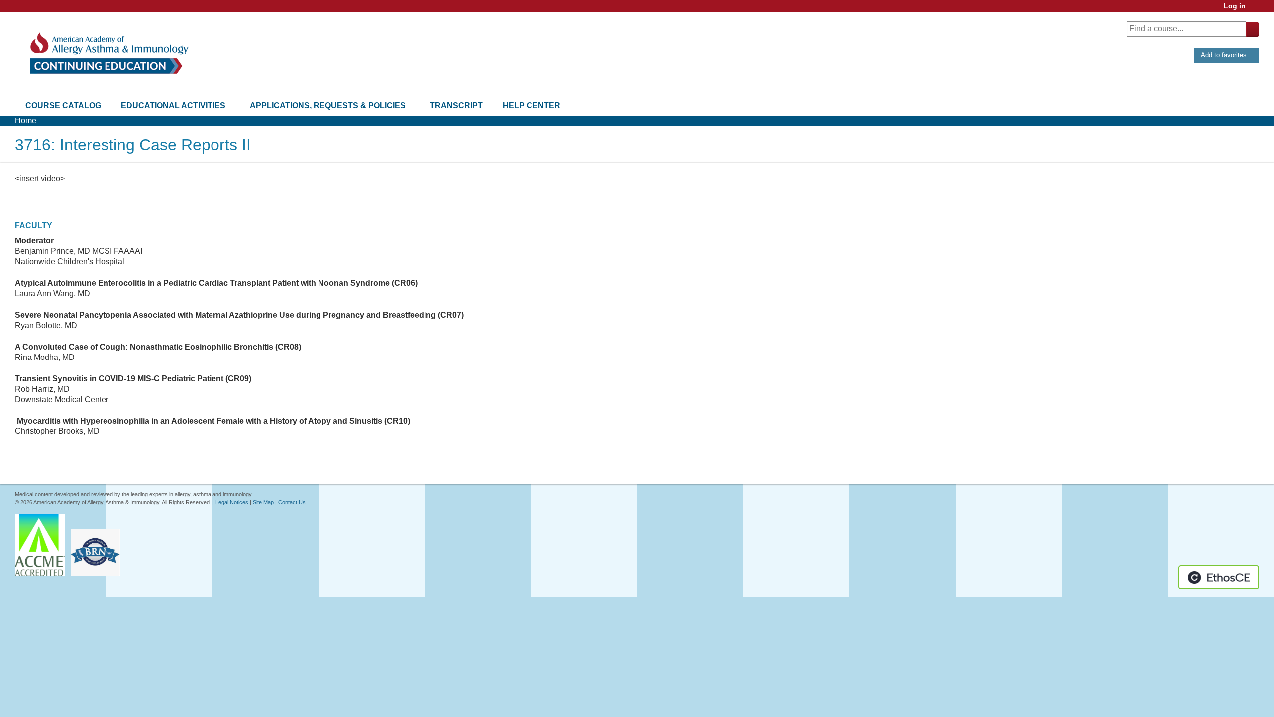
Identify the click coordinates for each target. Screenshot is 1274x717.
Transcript (456, 105)
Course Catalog (63, 105)
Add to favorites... (1227, 55)
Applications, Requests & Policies (328, 105)
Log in (1235, 6)
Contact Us (292, 502)
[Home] (108, 53)
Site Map (263, 502)
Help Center (531, 105)
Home (25, 121)
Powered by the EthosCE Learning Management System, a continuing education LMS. (1218, 577)
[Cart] (1256, 9)
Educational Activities (173, 105)
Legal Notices (231, 502)
